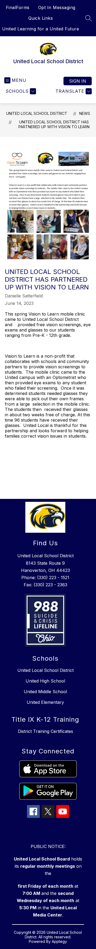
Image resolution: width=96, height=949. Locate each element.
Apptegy (59, 941)
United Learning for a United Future (40, 28)
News (84, 113)
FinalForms (18, 7)
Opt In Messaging (56, 7)
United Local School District (36, 113)
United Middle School (45, 691)
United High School (45, 681)
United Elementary (45, 702)
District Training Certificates (45, 731)
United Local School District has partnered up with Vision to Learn (54, 124)
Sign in (77, 81)
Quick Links (40, 18)
